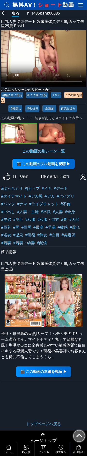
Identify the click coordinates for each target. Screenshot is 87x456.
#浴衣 (6, 234)
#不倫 (65, 203)
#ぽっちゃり (12, 188)
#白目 (54, 234)
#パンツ (8, 203)
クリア (56, 95)
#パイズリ (65, 196)
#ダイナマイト (14, 196)
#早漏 (50, 227)
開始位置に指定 (12, 95)
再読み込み (68, 108)
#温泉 (18, 234)
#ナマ (22, 203)
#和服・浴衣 (48, 219)
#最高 (38, 227)
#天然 (74, 219)
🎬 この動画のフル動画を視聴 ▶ (43, 164)
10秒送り (32, 108)
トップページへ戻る (43, 423)
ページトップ (43, 440)
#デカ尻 (36, 196)
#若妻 (6, 242)
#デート (61, 188)
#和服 (30, 219)
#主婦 (6, 219)
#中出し (8, 211)
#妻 (64, 219)
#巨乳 (6, 227)
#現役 (30, 234)
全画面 (49, 108)
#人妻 (58, 211)
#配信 (42, 242)
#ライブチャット (43, 203)
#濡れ (75, 227)
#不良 (46, 211)
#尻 (16, 227)
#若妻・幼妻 (24, 242)
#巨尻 (26, 227)
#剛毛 (18, 219)
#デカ (49, 196)
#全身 (70, 211)
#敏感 (63, 227)
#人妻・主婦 (28, 211)
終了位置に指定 (37, 95)
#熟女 (42, 234)
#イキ (47, 188)
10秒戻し (15, 108)
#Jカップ (32, 188)
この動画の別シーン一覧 (43, 151)
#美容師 (68, 234)
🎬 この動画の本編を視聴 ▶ (43, 371)
